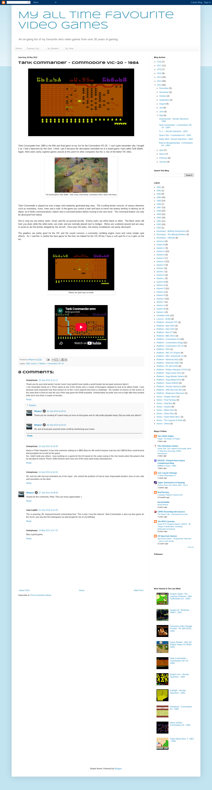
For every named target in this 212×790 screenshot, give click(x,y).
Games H (161, 265)
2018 (159, 62)
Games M (161, 282)
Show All (191, 547)
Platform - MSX (163, 349)
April (161, 150)
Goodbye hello (163, 315)
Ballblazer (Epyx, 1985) (167, 466)
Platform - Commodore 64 (168, 339)
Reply (28, 399)
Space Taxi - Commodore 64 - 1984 (175, 135)
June (161, 111)
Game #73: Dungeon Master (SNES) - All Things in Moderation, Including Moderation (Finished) (174, 526)
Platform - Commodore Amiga (170, 343)
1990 (159, 217)
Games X (161, 312)
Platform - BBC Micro (166, 336)
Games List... (34, 48)
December (164, 88)
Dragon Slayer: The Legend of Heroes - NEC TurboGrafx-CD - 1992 (181, 596)
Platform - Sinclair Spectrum (169, 386)
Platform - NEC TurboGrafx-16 (170, 356)
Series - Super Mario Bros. (168, 417)
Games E (161, 255)
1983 (159, 194)
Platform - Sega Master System (170, 376)
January (163, 162)
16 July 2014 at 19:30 (48, 446)
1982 (159, 190)
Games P (161, 288)
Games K (161, 275)
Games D (161, 251)
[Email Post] (48, 360)
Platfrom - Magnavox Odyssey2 (171, 393)
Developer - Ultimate (166, 238)
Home (19, 48)
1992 (159, 224)
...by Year (69, 48)
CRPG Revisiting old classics (171, 512)
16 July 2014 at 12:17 (48, 380)
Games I (160, 268)
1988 (159, 211)
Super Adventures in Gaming (171, 482)
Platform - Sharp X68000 (168, 383)
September (164, 100)
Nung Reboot (163, 505)
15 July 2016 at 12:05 (48, 510)
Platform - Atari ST (165, 332)
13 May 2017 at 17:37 (48, 530)
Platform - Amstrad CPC (167, 322)
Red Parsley (163, 492)
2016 (159, 69)
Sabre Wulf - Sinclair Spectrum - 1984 (176, 139)
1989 (159, 214)
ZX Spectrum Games (167, 536)
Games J (160, 271)
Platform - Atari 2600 (166, 326)
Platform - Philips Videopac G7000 (172, 370)
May (161, 115)
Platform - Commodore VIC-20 (51, 364)
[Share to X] (59, 359)
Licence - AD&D (164, 319)
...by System (52, 48)
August (162, 104)
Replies (32, 405)
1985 (159, 201)
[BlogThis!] (56, 359)
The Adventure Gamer (168, 446)
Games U (161, 305)
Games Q (161, 292)
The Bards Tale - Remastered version (173, 514)
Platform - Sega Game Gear (169, 373)
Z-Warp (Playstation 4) (167, 475)
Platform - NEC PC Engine (168, 353)
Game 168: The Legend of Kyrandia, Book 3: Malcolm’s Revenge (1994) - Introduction (174, 451)
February (163, 158)
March (162, 154)
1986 (159, 204)
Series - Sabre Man (165, 413)
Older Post (138, 590)
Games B (161, 244)
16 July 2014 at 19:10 (56, 425)
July (161, 107)
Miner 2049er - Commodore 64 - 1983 (180, 724)
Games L (161, 278)
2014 (159, 77)
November (164, 92)
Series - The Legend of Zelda (170, 420)
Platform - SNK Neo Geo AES (170, 390)
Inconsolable (163, 502)
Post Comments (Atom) (40, 595)
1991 (159, 221)
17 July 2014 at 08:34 (48, 493)
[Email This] (53, 359)
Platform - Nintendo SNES (168, 363)
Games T (34, 364)
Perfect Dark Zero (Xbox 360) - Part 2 (173, 485)
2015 (159, 73)
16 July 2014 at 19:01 (56, 411)
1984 (28, 364)
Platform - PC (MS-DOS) (167, 366)
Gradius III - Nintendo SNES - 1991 (179, 611)
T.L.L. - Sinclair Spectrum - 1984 (173, 131)
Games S (161, 299)
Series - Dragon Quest (167, 396)
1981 (159, 187)
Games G (161, 261)
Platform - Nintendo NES (168, 359)
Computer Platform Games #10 (170, 495)
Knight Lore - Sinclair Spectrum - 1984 (179, 675)
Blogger (118, 768)
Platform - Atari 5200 (166, 329)
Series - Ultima (163, 423)
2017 (159, 65)
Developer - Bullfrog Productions (171, 231)
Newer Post (24, 590)
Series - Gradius (164, 407)
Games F (161, 258)
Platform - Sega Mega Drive (169, 380)
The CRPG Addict (166, 436)
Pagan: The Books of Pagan (169, 439)
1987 (159, 207)
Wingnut (38, 411)
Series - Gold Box (164, 403)
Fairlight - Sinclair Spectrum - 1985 (178, 691)
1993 (159, 228)
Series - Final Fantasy (166, 400)
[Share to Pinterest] (66, 359)
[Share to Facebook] (62, 359)
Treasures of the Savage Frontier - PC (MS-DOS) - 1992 (181, 628)
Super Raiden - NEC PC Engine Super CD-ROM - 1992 (181, 644)
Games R (161, 295)
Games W (161, 309)
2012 (159, 85)
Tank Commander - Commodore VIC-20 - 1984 (179, 660)
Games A (161, 241)
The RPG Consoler (166, 521)
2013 (159, 81)
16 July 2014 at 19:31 (48, 472)
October (163, 96)
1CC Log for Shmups (167, 473)
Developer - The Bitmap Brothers (171, 234)
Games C (161, 248)
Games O (161, 285)
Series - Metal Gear (165, 410)
